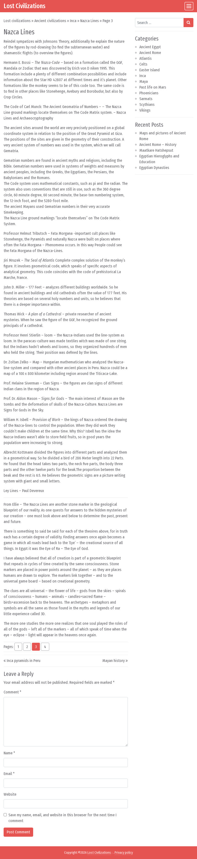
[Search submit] (188, 22)
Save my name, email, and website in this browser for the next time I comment (62, 818)
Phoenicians (148, 93)
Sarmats (145, 98)
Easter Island (149, 70)
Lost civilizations (17, 20)
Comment (12, 692)
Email (9, 773)
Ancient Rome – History (157, 144)
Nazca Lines (89, 20)
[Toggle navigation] (189, 6)
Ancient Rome (150, 52)
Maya (143, 81)
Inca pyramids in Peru (23, 660)
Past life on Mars (152, 87)
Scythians (146, 104)
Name (9, 753)
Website (10, 794)
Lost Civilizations (24, 6)
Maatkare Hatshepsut (156, 150)
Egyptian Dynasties (154, 167)
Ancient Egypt (150, 47)
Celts (143, 64)
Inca (73, 20)
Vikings (144, 110)
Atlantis (145, 58)
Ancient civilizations (50, 20)
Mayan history (113, 660)
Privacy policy (124, 853)
